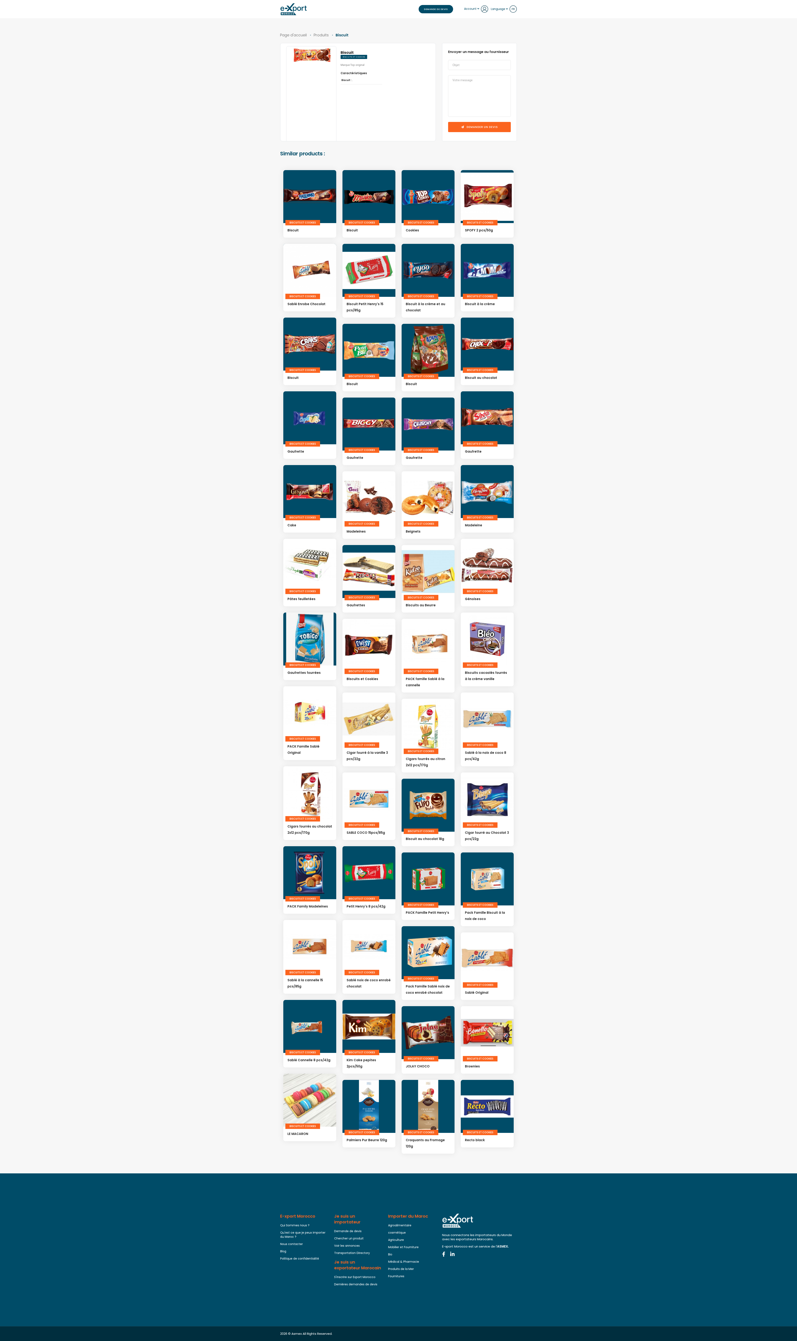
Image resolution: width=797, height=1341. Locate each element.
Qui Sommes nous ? (294, 1225)
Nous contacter (291, 1244)
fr (513, 9)
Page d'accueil (293, 35)
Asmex (296, 1333)
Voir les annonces (347, 1246)
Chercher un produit (349, 1238)
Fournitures (396, 1276)
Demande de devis (436, 9)
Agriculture (396, 1240)
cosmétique (397, 1232)
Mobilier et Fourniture (403, 1247)
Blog (283, 1251)
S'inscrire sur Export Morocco (354, 1277)
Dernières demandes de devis (355, 1284)
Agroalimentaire (399, 1225)
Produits (321, 35)
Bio (390, 1254)
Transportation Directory (352, 1253)
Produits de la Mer (401, 1269)
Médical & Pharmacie (403, 1262)
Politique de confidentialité (299, 1258)
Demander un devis (482, 127)
